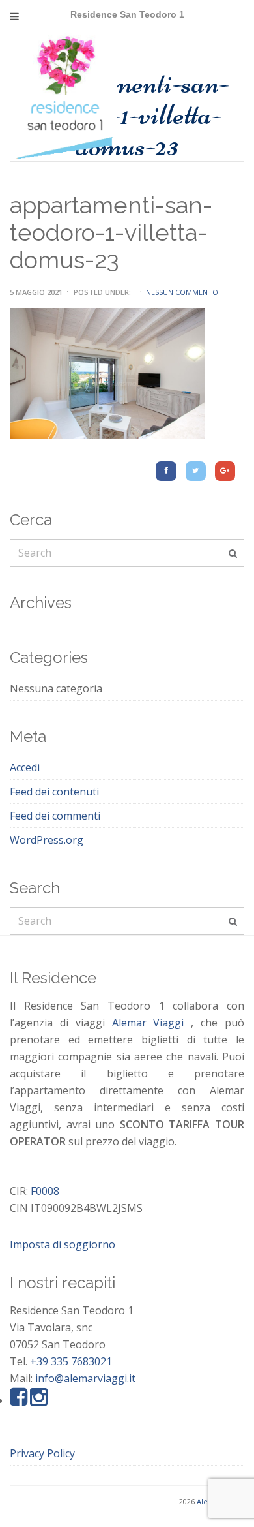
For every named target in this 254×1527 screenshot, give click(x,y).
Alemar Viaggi (148, 1022)
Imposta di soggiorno (62, 1244)
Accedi (25, 767)
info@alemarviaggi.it (85, 1378)
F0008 (45, 1191)
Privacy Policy (42, 1453)
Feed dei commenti (55, 816)
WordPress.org (46, 840)
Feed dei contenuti (54, 791)
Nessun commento (182, 292)
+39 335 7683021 (71, 1361)
